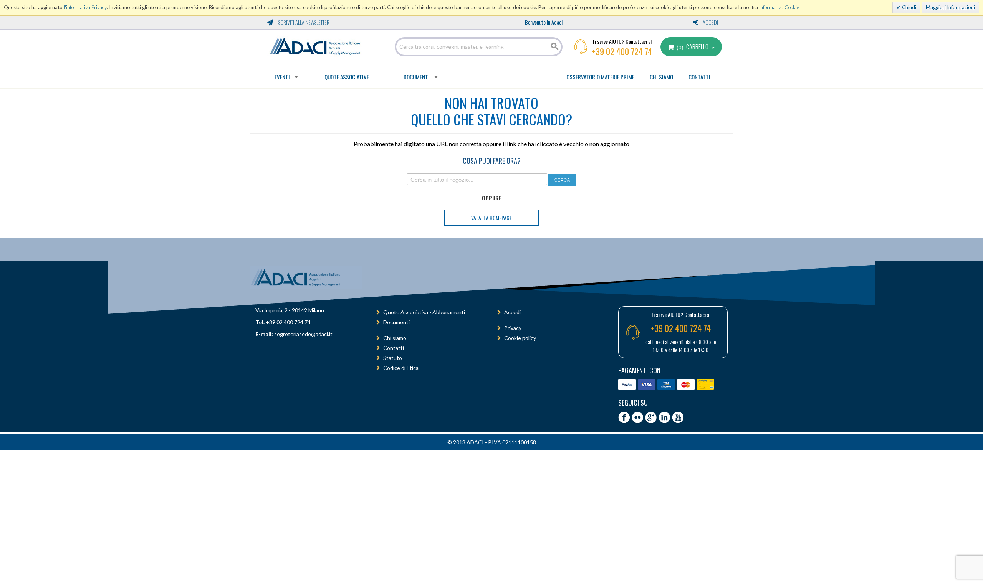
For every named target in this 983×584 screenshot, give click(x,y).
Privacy (512, 328)
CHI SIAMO (661, 77)
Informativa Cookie (779, 7)
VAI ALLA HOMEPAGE (491, 218)
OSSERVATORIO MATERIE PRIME (600, 77)
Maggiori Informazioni (950, 7)
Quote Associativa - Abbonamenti (424, 312)
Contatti (393, 348)
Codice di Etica (401, 368)
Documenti (417, 77)
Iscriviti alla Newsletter (302, 22)
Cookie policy (520, 338)
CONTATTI (699, 77)
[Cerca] (555, 46)
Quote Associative (346, 77)
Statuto (392, 358)
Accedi (710, 22)
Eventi (282, 77)
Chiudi (908, 7)
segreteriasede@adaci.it (303, 334)
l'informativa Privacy (85, 7)
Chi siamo (394, 338)
